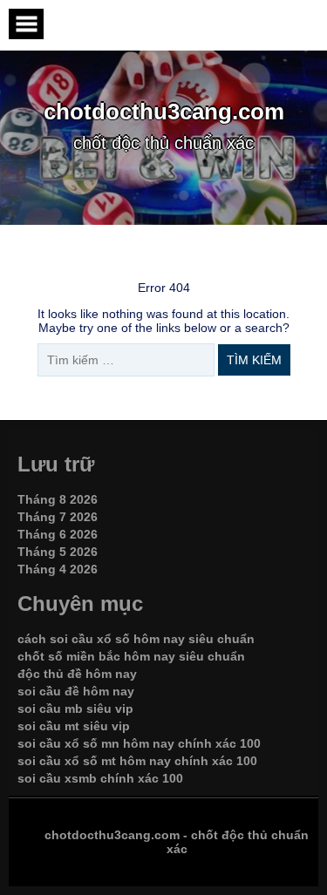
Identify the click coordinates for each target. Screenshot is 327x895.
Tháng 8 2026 (57, 499)
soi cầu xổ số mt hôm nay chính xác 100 (137, 761)
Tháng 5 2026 (57, 552)
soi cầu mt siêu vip (73, 726)
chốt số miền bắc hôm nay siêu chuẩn (131, 656)
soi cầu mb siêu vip (75, 708)
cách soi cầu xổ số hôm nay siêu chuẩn (136, 639)
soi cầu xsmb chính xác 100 (100, 778)
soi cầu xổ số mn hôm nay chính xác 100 (139, 743)
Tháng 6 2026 (57, 534)
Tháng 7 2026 (57, 517)
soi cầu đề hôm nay (75, 691)
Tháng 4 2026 (57, 569)
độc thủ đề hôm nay (77, 674)
